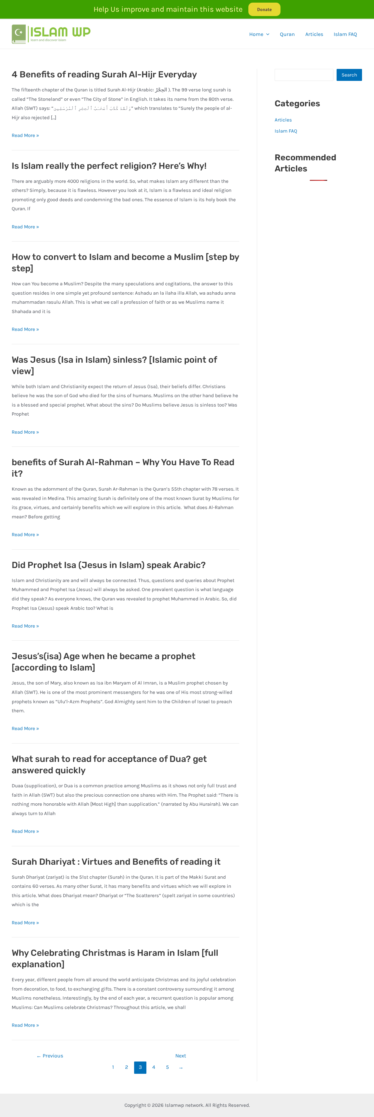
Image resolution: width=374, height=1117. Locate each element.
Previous (49, 1055)
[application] (266, 34)
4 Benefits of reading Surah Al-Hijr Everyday (104, 74)
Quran (287, 34)
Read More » (25, 135)
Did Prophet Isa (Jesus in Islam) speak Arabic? (109, 565)
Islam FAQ (345, 34)
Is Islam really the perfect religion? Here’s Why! (109, 166)
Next (180, 1057)
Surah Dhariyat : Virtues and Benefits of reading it (116, 862)
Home (256, 34)
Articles (314, 34)
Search (349, 75)
